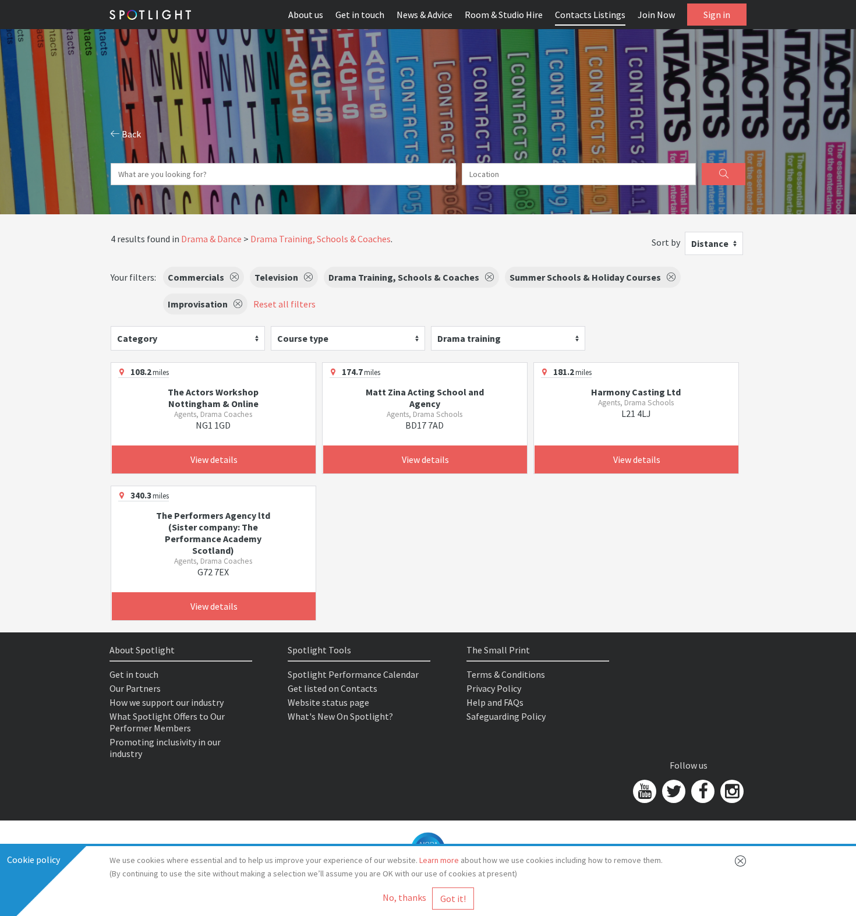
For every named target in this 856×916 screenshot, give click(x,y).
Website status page (328, 702)
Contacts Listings (590, 14)
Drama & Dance (211, 239)
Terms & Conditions (505, 674)
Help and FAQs (494, 702)
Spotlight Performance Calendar (353, 674)
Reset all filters (284, 304)
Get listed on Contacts (332, 688)
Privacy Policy (493, 688)
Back (130, 134)
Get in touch (359, 14)
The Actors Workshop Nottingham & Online (213, 397)
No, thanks (404, 897)
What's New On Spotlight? (340, 716)
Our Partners (135, 688)
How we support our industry (166, 702)
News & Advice (424, 14)
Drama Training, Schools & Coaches (320, 239)
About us (305, 14)
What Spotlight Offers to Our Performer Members (167, 722)
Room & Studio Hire (504, 14)
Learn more (439, 860)
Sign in (716, 14)
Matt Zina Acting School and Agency (425, 397)
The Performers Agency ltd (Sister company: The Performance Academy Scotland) (213, 533)
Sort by (666, 242)
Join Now (656, 14)
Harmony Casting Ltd (636, 392)
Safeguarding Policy (506, 716)
